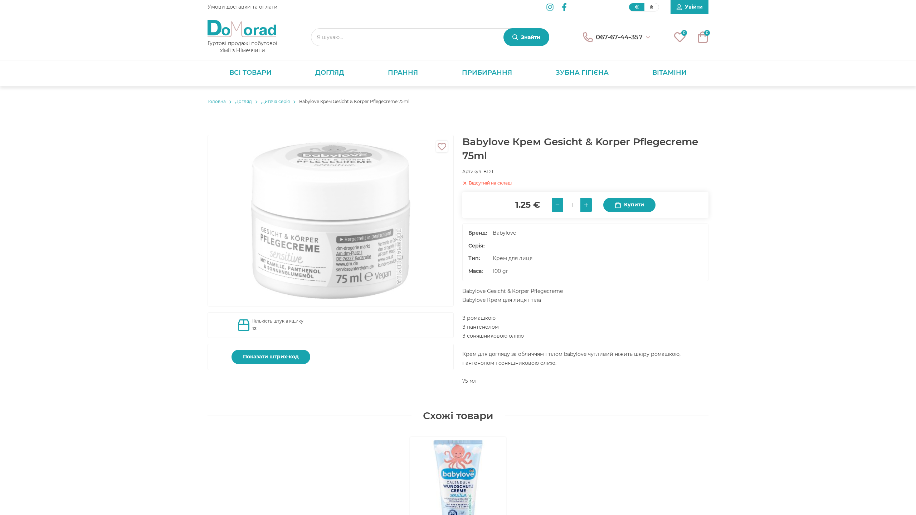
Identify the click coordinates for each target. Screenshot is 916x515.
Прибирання (487, 73)
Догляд (329, 73)
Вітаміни (669, 73)
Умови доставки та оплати (243, 7)
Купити (634, 204)
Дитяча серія (275, 101)
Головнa (217, 101)
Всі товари (250, 73)
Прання (403, 73)
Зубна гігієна (582, 73)
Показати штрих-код (271, 356)
